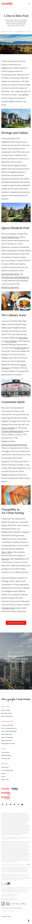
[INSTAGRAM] (6, 804)
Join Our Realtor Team (7, 770)
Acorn (23, 364)
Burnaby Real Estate (6, 734)
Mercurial (5, 559)
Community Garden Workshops (14, 444)
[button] (16, 669)
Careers (3, 776)
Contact (3, 773)
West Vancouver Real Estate (8, 731)
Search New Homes (6, 713)
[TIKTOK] (14, 804)
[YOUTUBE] (22, 804)
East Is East (21, 348)
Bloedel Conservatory (10, 287)
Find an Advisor (5, 752)
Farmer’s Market (8, 428)
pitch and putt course (10, 274)
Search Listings (5, 710)
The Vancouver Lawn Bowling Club (15, 277)
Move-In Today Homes (7, 716)
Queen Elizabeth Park (10, 237)
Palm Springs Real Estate (8, 743)
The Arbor (5, 368)
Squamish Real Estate (7, 737)
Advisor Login (5, 779)
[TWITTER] (18, 804)
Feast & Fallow (10, 341)
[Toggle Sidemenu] (29, 3)
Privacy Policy (4, 895)
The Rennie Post (5, 758)
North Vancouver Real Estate (9, 728)
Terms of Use (11, 895)
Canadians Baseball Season (12, 431)
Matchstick (22, 338)
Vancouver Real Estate (7, 725)
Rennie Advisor (9, 608)
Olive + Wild (6, 552)
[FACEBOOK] (2, 804)
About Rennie (5, 767)
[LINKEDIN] (10, 804)
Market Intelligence (6, 755)
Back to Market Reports (16, 622)
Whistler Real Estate (6, 740)
